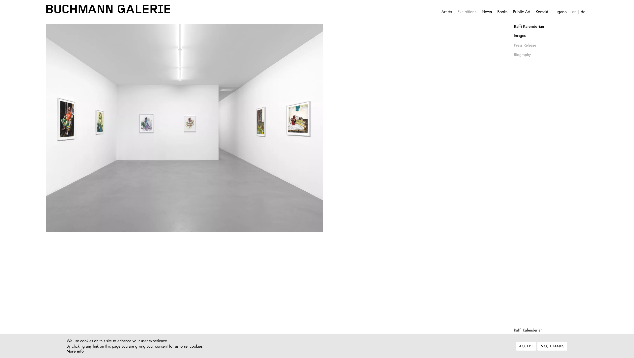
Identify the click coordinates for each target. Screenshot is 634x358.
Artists (446, 12)
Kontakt (542, 12)
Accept (526, 346)
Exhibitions (466, 12)
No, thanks (552, 346)
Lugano (560, 12)
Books (502, 12)
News (487, 12)
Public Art (521, 12)
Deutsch (583, 11)
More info (75, 351)
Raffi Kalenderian (528, 330)
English (574, 11)
